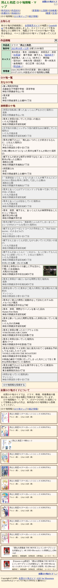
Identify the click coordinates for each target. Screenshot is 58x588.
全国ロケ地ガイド (27, 578)
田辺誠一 (18, 66)
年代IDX (5, 10)
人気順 (44, 10)
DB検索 (53, 10)
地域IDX (15, 13)
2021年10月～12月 (20, 48)
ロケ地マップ (20, 16)
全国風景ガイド (32, 25)
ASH (38, 578)
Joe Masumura (47, 578)
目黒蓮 (17, 55)
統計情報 (33, 16)
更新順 (36, 10)
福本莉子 (49, 55)
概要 (48, 13)
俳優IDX (5, 13)
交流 (54, 13)
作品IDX (15, 10)
